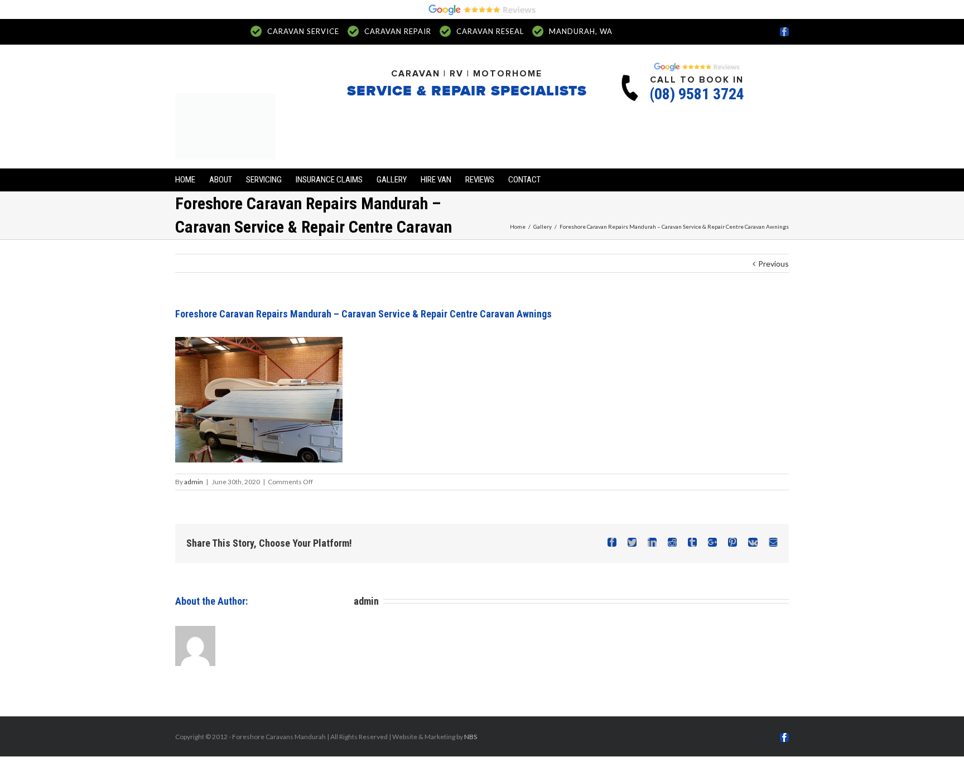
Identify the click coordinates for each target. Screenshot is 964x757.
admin (193, 482)
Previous (773, 263)
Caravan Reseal (490, 31)
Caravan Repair (397, 31)
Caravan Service (303, 31)
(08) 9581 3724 (696, 94)
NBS (470, 736)
